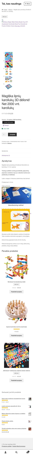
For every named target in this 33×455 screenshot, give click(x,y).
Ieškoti (16, 452)
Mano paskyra (5, 452)
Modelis (4, 119)
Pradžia (5, 9)
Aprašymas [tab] (5, 151)
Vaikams (10, 9)
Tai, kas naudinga (11, 3)
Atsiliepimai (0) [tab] (6, 155)
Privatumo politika (7, 446)
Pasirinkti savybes (16, 292)
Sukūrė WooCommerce (19, 446)
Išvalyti (7, 125)
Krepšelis (25, 451)
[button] (2, 20)
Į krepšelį (12, 134)
